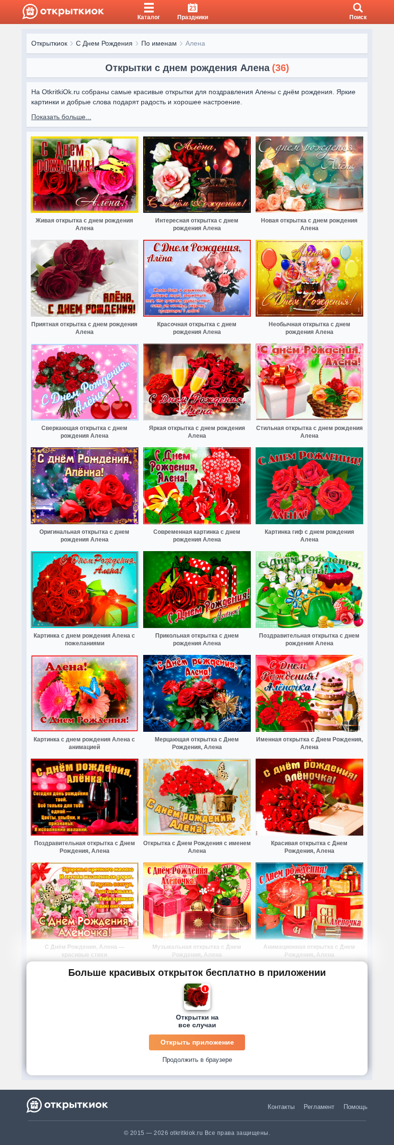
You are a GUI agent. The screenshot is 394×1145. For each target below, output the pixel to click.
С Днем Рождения (104, 43)
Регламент (319, 1106)
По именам (159, 43)
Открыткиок (49, 43)
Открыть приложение (197, 1042)
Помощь (356, 1106)
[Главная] (63, 12)
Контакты (281, 1106)
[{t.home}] (68, 1105)
